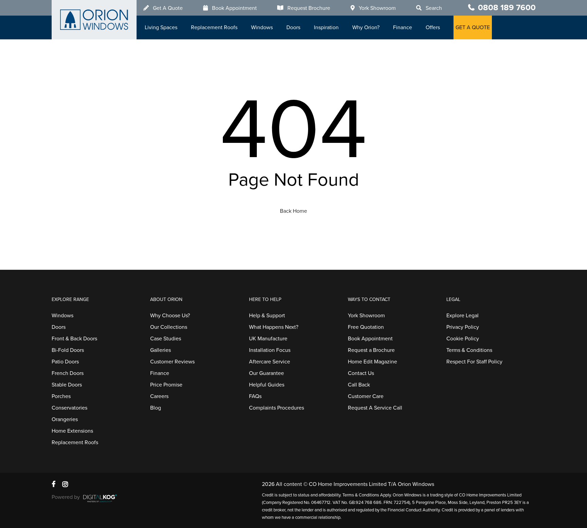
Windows (262, 27)
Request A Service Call (375, 407)
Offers (433, 27)
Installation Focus (269, 350)
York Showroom (377, 8)
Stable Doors (67, 384)
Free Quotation (366, 327)
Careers (159, 396)
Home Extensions (72, 431)
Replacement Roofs (214, 27)
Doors (293, 27)
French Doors (68, 373)
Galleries (160, 350)
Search (434, 8)
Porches (61, 396)
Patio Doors (65, 361)
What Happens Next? (273, 327)
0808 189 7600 (507, 8)
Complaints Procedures (276, 407)
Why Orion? (365, 27)
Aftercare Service (269, 361)
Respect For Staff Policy (474, 361)
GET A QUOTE (473, 27)
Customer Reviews (172, 361)
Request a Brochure (371, 350)
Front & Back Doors (74, 338)
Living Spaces (161, 27)
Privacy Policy (462, 327)
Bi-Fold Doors (68, 350)
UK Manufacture (268, 338)
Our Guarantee (266, 373)
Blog (155, 407)
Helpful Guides (266, 384)
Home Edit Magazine (372, 361)
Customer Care (366, 396)
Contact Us (361, 373)
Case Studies (165, 338)
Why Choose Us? (170, 315)
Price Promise (166, 384)
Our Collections (168, 327)
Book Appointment (234, 8)
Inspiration (326, 27)
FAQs (255, 396)
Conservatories (69, 407)
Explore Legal (462, 315)
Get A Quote (168, 8)
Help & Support (267, 315)
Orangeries (65, 419)
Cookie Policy (462, 338)
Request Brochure (308, 8)
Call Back (359, 384)
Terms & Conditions (469, 350)
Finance (402, 27)
